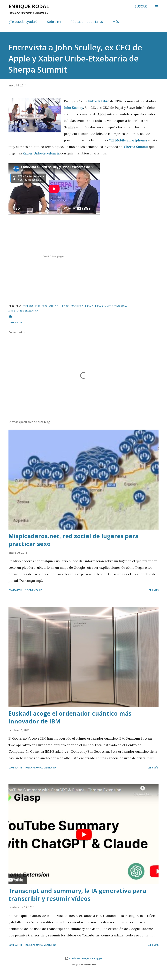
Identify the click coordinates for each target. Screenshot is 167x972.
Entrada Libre (31, 306)
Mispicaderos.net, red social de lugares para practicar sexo (73, 540)
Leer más (153, 590)
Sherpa (86, 306)
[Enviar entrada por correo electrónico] (10, 317)
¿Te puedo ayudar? (23, 21)
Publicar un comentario (40, 767)
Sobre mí (54, 21)
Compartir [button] (15, 322)
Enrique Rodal (28, 6)
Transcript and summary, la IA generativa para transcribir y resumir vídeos (77, 895)
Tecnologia (119, 306)
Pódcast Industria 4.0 (87, 21)
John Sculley (57, 306)
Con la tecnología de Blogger (85, 958)
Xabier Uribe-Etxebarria (23, 310)
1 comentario (33, 590)
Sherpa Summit (101, 306)
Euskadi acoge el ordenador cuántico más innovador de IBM (69, 717)
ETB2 (44, 306)
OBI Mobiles (73, 306)
